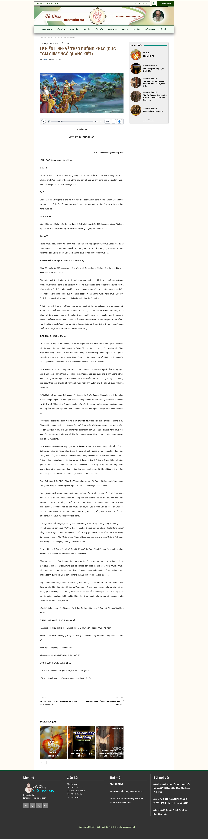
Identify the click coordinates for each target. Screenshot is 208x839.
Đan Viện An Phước (75, 797)
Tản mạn (53, 753)
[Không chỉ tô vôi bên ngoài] (135, 110)
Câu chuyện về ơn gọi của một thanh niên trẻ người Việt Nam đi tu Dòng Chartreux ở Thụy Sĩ (171, 788)
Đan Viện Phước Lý (75, 787)
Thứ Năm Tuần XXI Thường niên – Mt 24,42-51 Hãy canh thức (110, 755)
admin (45, 59)
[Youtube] (45, 805)
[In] (57, 713)
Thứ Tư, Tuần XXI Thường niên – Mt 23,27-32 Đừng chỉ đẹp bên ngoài (155, 97)
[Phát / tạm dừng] (43, 121)
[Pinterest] (73, 713)
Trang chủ (43, 37)
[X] (147, 3)
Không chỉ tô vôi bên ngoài (153, 111)
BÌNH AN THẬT (53, 756)
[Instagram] (139, 3)
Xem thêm (148, 120)
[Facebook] (135, 3)
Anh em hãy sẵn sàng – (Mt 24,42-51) (81, 755)
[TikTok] (143, 3)
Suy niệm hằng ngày (81, 750)
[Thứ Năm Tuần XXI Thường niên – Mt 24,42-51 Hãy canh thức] (110, 742)
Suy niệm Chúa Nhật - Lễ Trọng (65, 37)
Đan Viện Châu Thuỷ (75, 794)
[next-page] (45, 762)
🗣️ (119, 121)
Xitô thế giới (72, 784)
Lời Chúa (50, 37)
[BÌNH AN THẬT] (53, 742)
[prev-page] (41, 762)
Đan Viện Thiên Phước (76, 791)
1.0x (107, 121)
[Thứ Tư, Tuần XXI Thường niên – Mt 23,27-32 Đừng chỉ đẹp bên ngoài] (135, 96)
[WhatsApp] (79, 713)
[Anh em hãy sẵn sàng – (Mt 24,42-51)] (81, 742)
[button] (154, 3)
